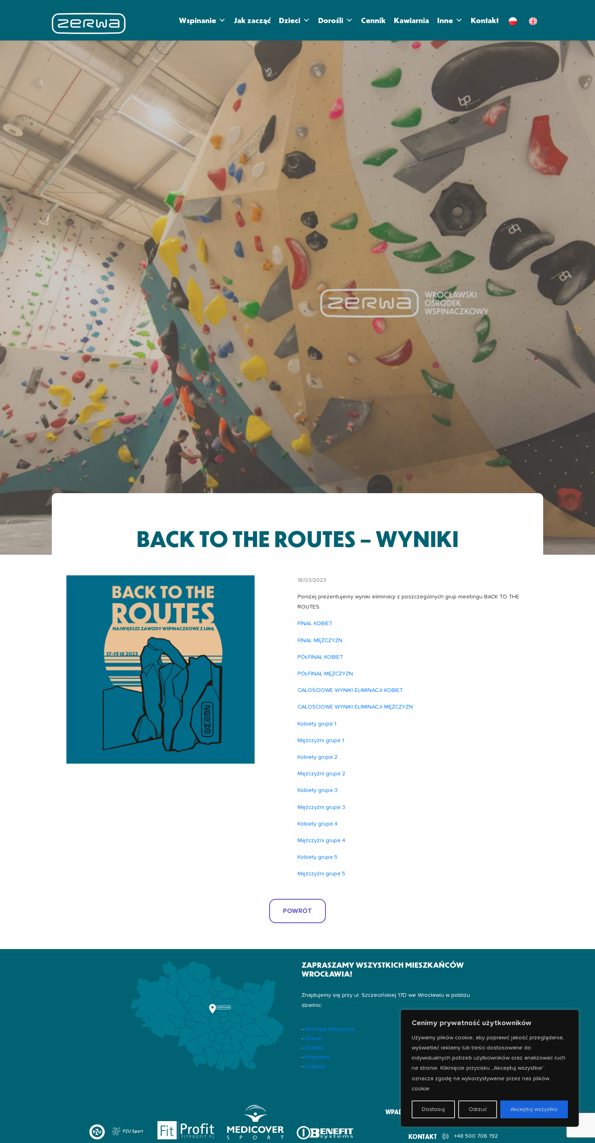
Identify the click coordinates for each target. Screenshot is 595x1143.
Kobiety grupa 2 (318, 757)
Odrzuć (478, 1109)
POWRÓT (297, 911)
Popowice (317, 1057)
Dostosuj (433, 1109)
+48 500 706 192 (476, 1136)
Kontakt (485, 20)
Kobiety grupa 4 (318, 824)
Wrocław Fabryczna (329, 1029)
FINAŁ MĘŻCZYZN (320, 640)
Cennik (373, 20)
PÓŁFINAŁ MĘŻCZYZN (325, 674)
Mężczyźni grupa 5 (321, 874)
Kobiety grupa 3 (318, 790)
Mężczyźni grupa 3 (321, 807)
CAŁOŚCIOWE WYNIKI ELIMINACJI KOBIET (350, 690)
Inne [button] (445, 20)
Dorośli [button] (330, 20)
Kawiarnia (411, 20)
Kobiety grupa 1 (317, 724)
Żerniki (313, 1038)
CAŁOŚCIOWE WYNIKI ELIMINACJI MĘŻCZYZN (355, 707)
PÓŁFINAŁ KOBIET (320, 657)
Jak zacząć (252, 20)
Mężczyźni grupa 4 (321, 840)
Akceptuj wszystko (534, 1109)
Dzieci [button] (289, 20)
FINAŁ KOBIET (315, 623)
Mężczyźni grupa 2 (321, 774)
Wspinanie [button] (197, 20)
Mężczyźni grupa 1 (321, 740)
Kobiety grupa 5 (318, 857)
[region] (490, 1068)
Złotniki (314, 1048)
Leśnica (315, 1066)
